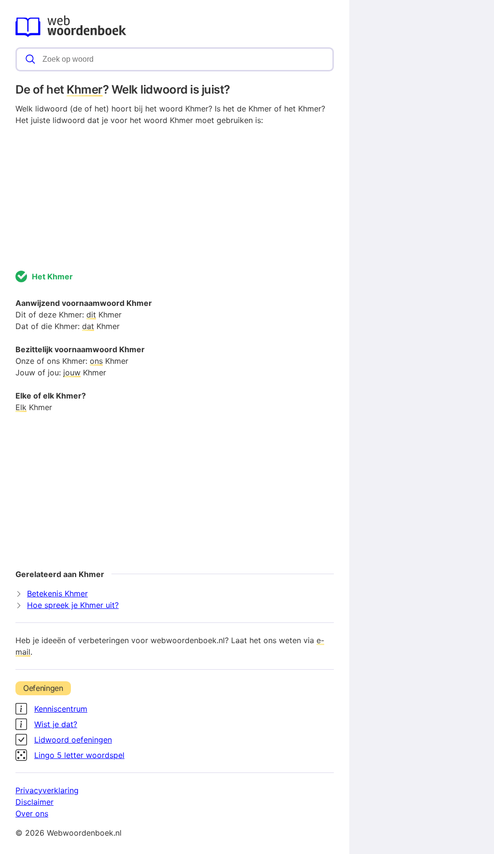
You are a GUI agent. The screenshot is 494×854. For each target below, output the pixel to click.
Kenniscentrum (60, 709)
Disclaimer (34, 802)
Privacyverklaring (47, 790)
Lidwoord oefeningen (73, 739)
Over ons (31, 813)
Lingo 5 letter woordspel (79, 755)
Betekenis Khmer (57, 593)
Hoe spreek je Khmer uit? (73, 605)
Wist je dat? (55, 724)
